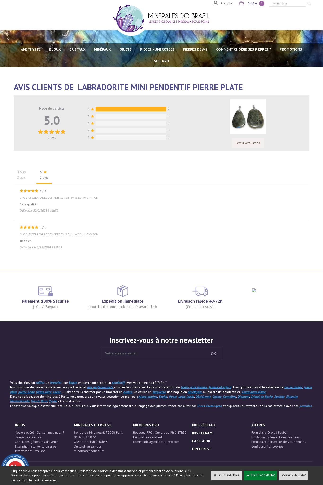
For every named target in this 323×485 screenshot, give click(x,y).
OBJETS (125, 49)
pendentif (119, 382)
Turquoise (159, 392)
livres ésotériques (210, 406)
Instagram (202, 433)
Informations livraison (30, 451)
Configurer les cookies (267, 446)
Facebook (201, 441)
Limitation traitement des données (275, 437)
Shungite (292, 396)
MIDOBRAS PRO (146, 425)
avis (52, 138)
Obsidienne (203, 396)
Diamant (243, 396)
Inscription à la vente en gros (35, 446)
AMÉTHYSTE (31, 49)
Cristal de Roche (262, 396)
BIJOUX (55, 49)
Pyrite (53, 401)
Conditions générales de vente (37, 442)
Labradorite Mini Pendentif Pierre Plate (160, 87)
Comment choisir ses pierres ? (243, 49)
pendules (306, 406)
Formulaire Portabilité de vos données (278, 442)
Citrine (217, 396)
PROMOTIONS (291, 49)
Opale (173, 396)
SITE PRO (161, 61)
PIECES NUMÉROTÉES (157, 49)
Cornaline (229, 396)
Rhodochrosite (20, 401)
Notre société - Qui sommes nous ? (39, 432)
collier (40, 382)
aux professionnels (100, 387)
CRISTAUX (77, 49)
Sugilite (279, 396)
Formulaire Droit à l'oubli (269, 432)
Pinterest (201, 448)
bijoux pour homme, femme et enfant (206, 387)
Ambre (127, 392)
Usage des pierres (28, 437)
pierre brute (26, 392)
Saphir (163, 396)
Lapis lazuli (186, 396)
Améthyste (195, 392)
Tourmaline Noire (254, 392)
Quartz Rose (39, 401)
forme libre (44, 392)
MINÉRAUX (102, 49)
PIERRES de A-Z (195, 49)
